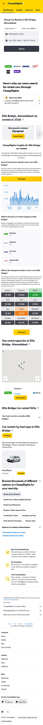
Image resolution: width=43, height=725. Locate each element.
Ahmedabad (28, 624)
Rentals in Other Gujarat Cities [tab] (15, 510)
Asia (15, 624)
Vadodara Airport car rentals (13, 536)
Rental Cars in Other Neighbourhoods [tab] (17, 499)
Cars (9, 624)
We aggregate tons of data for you (16, 610)
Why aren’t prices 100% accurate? (16, 615)
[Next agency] (37, 378)
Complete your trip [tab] (29, 515)
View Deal (21, 473)
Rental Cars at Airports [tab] (12, 494)
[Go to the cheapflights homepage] (16, 3)
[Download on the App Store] (21, 702)
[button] (3, 3)
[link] (18, 136)
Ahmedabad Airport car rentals (14, 532)
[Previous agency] (5, 378)
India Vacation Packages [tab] (13, 521)
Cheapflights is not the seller (14, 606)
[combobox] (11, 28)
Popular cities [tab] (30, 521)
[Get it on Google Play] (7, 702)
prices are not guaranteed (10, 599)
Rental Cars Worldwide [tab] (12, 505)
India (20, 624)
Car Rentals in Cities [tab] (11, 515)
